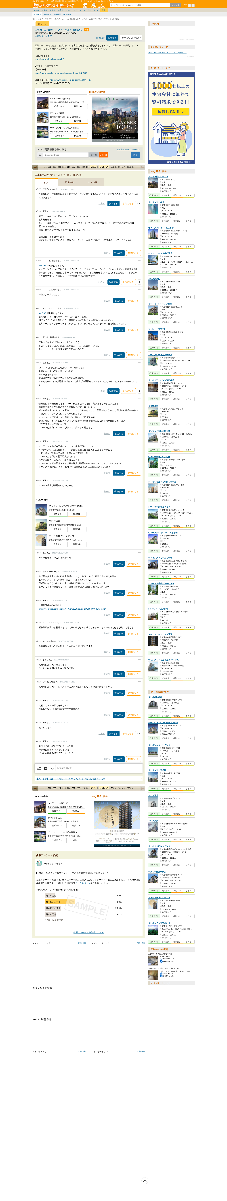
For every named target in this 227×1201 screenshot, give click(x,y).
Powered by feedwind (187, 39)
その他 (68, 10)
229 (83, 167)
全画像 (38, 36)
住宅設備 (67, 14)
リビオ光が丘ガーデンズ (159, 745)
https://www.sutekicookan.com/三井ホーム (70, 80)
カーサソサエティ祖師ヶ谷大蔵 (162, 482)
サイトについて (101, 5)
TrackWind (191, 56)
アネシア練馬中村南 (157, 872)
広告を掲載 (82, 943)
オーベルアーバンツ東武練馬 (161, 380)
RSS (50, 36)
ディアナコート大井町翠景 (160, 253)
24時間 (103, 155)
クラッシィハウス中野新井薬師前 (163, 722)
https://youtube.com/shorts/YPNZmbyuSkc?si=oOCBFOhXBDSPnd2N (72, 609)
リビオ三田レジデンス (158, 177)
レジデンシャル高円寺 (158, 609)
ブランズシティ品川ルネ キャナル (163, 660)
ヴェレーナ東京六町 (157, 329)
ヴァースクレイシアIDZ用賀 (161, 228)
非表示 (102, 203)
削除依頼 (100, 38)
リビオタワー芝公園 (157, 770)
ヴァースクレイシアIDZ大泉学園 (163, 533)
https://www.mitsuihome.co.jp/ (49, 59)
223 (54, 167)
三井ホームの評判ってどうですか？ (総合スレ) (59, 30)
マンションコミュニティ (53, 5)
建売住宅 (47, 14)
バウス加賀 (153, 821)
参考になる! (128, 203)
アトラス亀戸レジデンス (159, 897)
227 (73, 167)
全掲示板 (85, 5)
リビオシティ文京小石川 (159, 923)
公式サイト (59, 106)
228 (78, 167)
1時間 (94, 155)
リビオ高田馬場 (155, 697)
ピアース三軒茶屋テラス (159, 507)
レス (46, 182)
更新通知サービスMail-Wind (128, 149)
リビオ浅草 (153, 795)
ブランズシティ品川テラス (160, 354)
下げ (52, 769)
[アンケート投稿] (45, 769)
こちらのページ (82, 883)
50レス (114, 167)
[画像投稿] (39, 769)
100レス (121, 167)
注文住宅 (37, 14)
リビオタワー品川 (156, 202)
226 (68, 167)
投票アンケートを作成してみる (89, 932)
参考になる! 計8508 (131, 38)
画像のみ (69, 182)
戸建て (104, 10)
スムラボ (87, 10)
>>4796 (42, 265)
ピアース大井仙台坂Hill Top (161, 583)
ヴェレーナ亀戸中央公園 (159, 456)
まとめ (96, 10)
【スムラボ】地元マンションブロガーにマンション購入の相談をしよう (70, 779)
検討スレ (78, 106)
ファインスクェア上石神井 (160, 558)
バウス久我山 (154, 279)
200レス (130, 167)
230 (88, 167)
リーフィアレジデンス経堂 (160, 304)
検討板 (36, 10)
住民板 (44, 10)
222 (49, 167)
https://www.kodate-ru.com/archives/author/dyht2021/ (61, 73)
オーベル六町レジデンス (159, 846)
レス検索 (92, 182)
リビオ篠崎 (153, 406)
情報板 (52, 10)
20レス (104, 166)
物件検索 (93, 5)
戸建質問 (57, 14)
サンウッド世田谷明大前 (159, 431)
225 (64, 167)
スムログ (77, 10)
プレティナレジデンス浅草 (160, 634)
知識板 (60, 10)
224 (59, 167)
